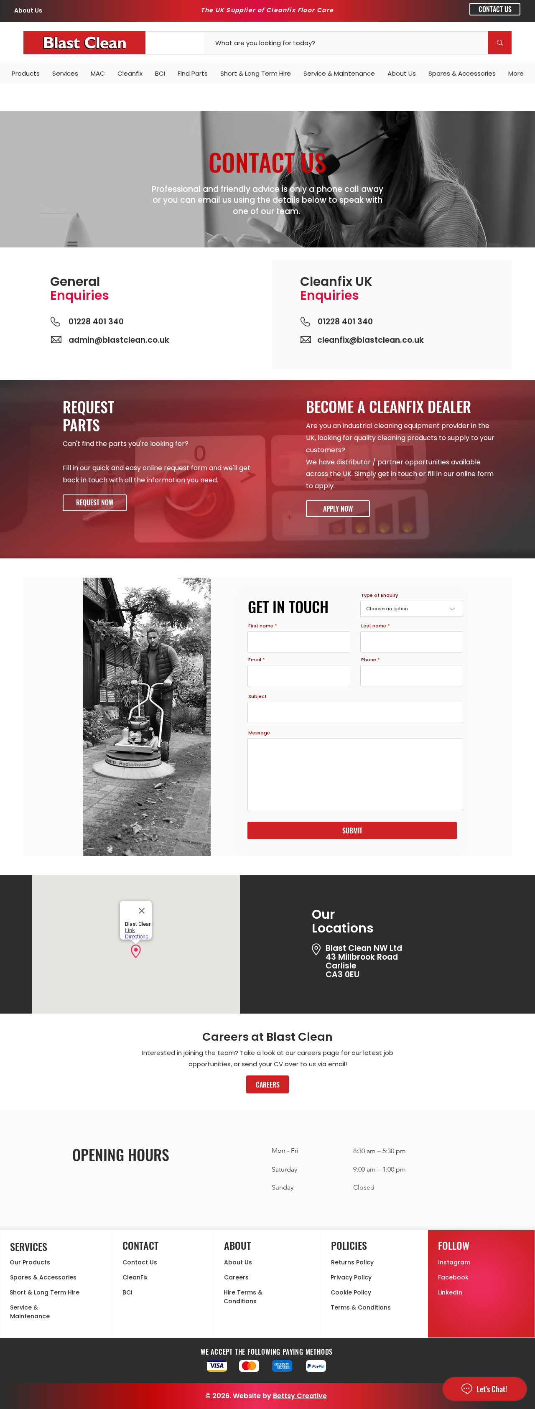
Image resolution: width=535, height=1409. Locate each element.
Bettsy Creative (300, 1396)
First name (260, 626)
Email (254, 659)
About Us (28, 10)
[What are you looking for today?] (499, 42)
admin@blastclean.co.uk (119, 340)
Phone (368, 659)
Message (259, 733)
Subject (257, 696)
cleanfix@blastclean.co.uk (370, 340)
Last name (373, 626)
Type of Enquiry (379, 595)
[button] (95, 502)
